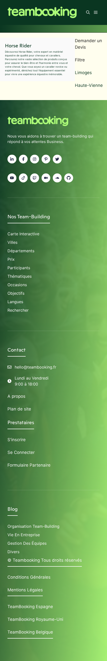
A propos (16, 396)
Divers (13, 551)
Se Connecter (21, 452)
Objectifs (15, 293)
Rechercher (18, 310)
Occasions (17, 284)
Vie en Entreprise (23, 534)
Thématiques (19, 276)
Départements (20, 250)
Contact (16, 349)
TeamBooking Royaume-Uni (35, 619)
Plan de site (19, 408)
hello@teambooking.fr (35, 367)
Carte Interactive (23, 233)
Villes (12, 242)
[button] (88, 12)
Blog (12, 509)
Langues (15, 301)
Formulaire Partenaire (29, 465)
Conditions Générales (29, 577)
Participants (18, 267)
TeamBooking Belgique (30, 632)
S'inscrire (16, 439)
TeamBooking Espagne (30, 606)
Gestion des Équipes (27, 543)
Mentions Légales (25, 589)
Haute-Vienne (89, 85)
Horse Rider (18, 45)
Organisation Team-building (33, 526)
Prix (11, 259)
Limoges (83, 72)
